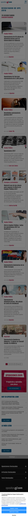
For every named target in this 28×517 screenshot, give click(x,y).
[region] (14, 504)
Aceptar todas (14, 508)
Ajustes (14, 515)
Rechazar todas (14, 512)
